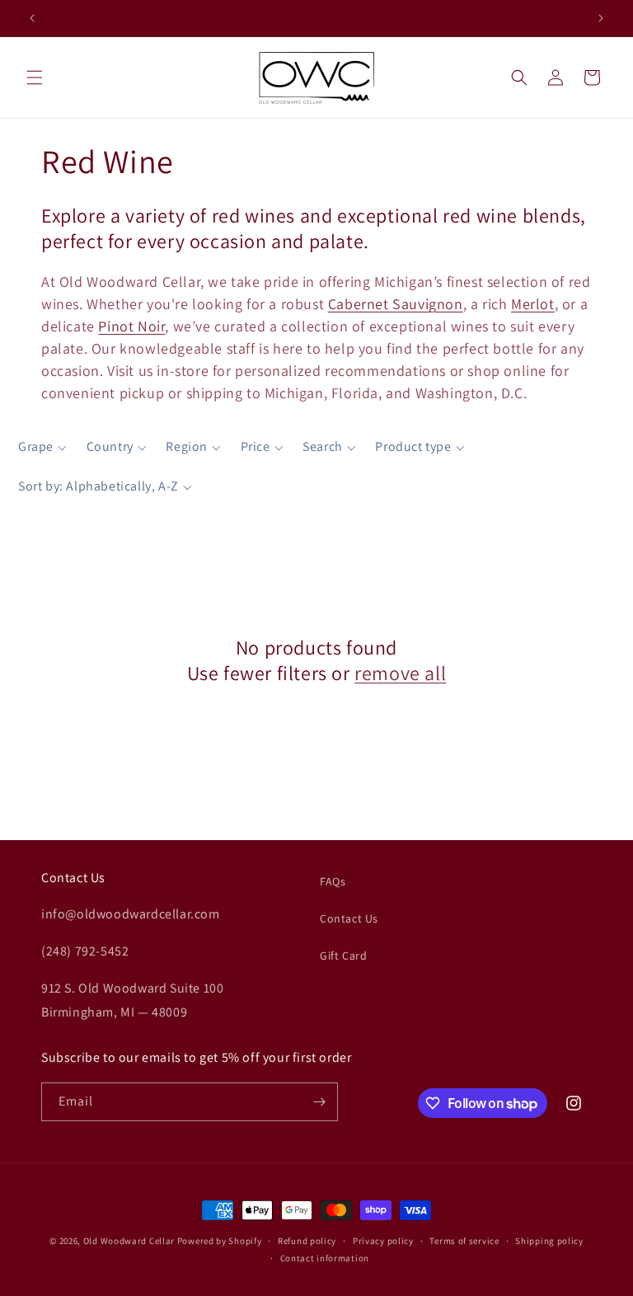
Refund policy (307, 1241)
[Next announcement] (601, 18)
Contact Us (349, 918)
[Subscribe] (319, 1101)
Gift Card (343, 955)
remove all (400, 673)
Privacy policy (383, 1241)
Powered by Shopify (219, 1241)
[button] (34, 77)
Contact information (324, 1258)
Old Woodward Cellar (129, 1241)
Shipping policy (549, 1241)
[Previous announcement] (32, 18)
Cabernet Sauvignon (395, 303)
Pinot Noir (131, 326)
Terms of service (464, 1241)
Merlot (533, 303)
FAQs (332, 881)
